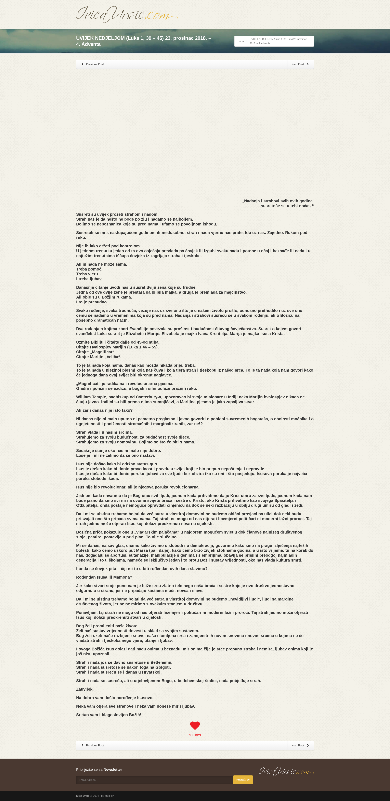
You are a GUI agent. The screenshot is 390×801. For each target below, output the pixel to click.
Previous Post (94, 64)
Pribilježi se (243, 779)
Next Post (298, 64)
